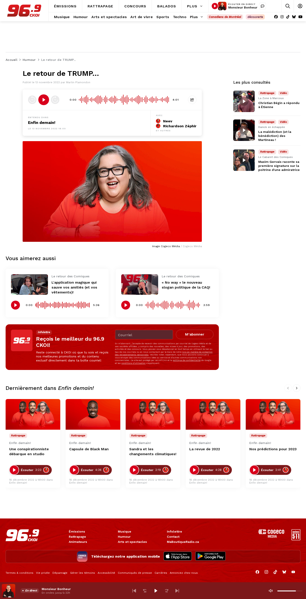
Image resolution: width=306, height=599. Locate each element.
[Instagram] (282, 17)
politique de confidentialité (186, 360)
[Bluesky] (294, 17)
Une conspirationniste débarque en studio (29, 451)
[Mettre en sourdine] (270, 591)
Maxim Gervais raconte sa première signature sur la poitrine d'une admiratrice (279, 166)
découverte (255, 17)
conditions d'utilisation (133, 363)
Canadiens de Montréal (225, 17)
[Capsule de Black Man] (93, 414)
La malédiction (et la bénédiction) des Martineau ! (274, 136)
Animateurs (78, 542)
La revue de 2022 (204, 449)
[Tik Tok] (287, 17)
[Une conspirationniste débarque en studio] (33, 414)
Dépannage (59, 572)
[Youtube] (300, 17)
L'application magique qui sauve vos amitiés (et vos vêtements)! (74, 287)
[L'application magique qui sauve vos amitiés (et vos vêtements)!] (29, 284)
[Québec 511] (295, 539)
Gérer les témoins (82, 572)
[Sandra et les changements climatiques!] (153, 414)
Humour (124, 536)
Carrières (161, 572)
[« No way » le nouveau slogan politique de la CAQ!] (139, 284)
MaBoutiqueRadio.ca (183, 542)
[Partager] (192, 100)
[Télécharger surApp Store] (178, 556)
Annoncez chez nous (184, 572)
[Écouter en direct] (214, 6)
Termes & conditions (19, 572)
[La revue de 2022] (213, 414)
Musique (124, 531)
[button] (134, 590)
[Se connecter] (300, 6)
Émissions (77, 531)
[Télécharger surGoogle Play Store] (210, 556)
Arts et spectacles (132, 542)
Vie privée (43, 572)
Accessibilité (106, 572)
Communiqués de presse (135, 572)
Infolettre (174, 531)
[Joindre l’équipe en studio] (262, 6)
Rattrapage (77, 536)
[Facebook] (276, 17)
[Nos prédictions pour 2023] (273, 414)
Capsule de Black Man (89, 449)
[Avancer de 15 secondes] (55, 100)
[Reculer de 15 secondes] (32, 100)
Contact (173, 536)
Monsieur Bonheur (242, 7)
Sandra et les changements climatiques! (152, 451)
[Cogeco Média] (271, 536)
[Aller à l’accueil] (24, 10)
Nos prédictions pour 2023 (273, 449)
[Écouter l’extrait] (43, 99)
